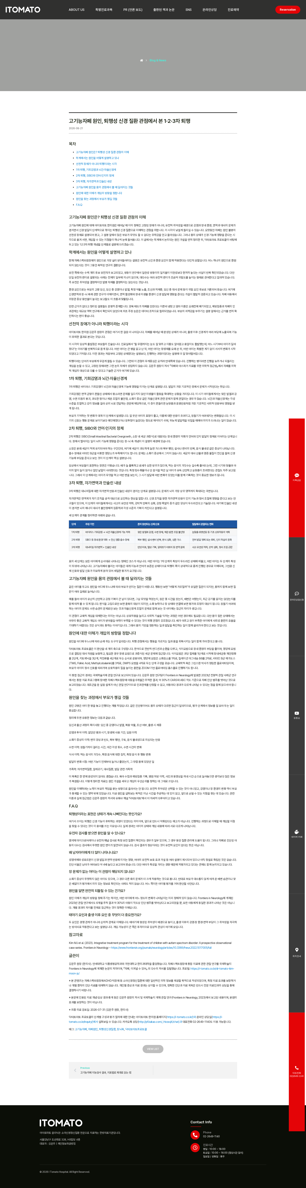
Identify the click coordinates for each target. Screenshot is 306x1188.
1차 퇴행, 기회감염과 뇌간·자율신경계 (96, 169)
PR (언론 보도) (132, 10)
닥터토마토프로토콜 (136, 1029)
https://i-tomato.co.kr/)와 (181, 1017)
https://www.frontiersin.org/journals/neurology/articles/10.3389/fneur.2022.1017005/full (161, 947)
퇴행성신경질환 (107, 1029)
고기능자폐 (81, 1029)
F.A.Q (79, 205)
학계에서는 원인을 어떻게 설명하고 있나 (97, 158)
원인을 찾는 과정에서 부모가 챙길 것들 (96, 199)
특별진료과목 (103, 10)
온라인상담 (210, 10)
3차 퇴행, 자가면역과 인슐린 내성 (94, 181)
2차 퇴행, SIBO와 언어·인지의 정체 (95, 175)
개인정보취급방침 (67, 1143)
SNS (189, 10)
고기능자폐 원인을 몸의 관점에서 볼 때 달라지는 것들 (104, 187)
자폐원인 (93, 1029)
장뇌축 (120, 1029)
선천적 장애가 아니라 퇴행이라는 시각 (96, 164)
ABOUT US (76, 10)
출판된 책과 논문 (164, 10)
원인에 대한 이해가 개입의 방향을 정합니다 (99, 193)
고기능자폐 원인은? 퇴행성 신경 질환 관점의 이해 (102, 152)
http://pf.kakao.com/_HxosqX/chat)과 (160, 1022)
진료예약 (233, 10)
